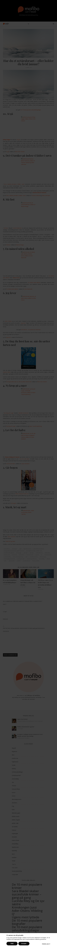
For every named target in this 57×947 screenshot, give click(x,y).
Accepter (23, 943)
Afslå (12, 943)
